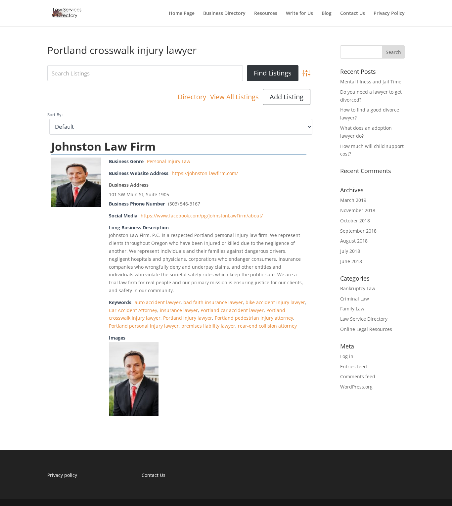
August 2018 (354, 241)
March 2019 (353, 200)
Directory (192, 97)
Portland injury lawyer (187, 318)
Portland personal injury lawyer (144, 326)
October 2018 (355, 220)
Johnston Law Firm (103, 146)
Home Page (182, 13)
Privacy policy (62, 475)
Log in (346, 356)
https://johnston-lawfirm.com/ (205, 173)
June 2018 (351, 261)
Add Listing (286, 96)
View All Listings (234, 97)
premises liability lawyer (208, 326)
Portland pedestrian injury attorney (254, 318)
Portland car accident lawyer (232, 310)
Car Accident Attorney (133, 310)
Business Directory (224, 13)
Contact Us (352, 13)
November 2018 (357, 210)
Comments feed (357, 376)
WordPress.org (356, 387)
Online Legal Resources (366, 329)
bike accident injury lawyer (275, 302)
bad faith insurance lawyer (213, 302)
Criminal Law (354, 299)
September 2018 (358, 231)
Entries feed (353, 366)
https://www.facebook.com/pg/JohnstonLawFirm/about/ (202, 215)
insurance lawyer (179, 310)
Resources (265, 13)
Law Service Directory (363, 319)
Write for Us (299, 13)
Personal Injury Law (168, 161)
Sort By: (55, 114)
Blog (327, 13)
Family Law (352, 308)
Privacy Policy (389, 13)
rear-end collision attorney (267, 326)
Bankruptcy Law (357, 288)
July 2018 (350, 251)
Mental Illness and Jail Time (370, 81)
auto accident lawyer (158, 302)
